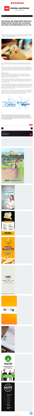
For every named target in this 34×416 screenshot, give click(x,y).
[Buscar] (23, 3)
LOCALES (31, 124)
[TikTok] (19, 3)
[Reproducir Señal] (31, 134)
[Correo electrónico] (21, 3)
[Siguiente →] (32, 128)
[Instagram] (17, 3)
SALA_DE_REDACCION (13, 18)
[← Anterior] (2, 128)
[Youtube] (15, 3)
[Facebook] (11, 3)
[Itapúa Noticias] (17, 12)
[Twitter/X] (13, 3)
